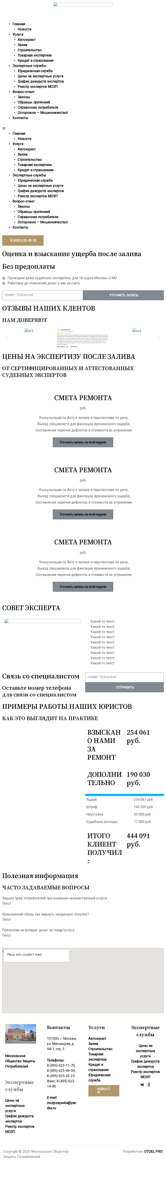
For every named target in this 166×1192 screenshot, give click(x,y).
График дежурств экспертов (41, 81)
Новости (24, 29)
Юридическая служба (35, 71)
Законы (24, 97)
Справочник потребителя (38, 107)
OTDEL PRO (153, 1151)
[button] (83, 128)
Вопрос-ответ (24, 92)
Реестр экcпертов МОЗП (38, 87)
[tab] (83, 898)
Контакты (20, 118)
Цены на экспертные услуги (40, 76)
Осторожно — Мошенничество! (43, 113)
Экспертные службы (29, 66)
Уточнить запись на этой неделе (83, 442)
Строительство (30, 50)
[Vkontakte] (142, 1085)
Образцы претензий (34, 102)
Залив (22, 45)
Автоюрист (27, 40)
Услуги (18, 34)
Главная (19, 24)
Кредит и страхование (36, 60)
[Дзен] (149, 1085)
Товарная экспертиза (35, 55)
